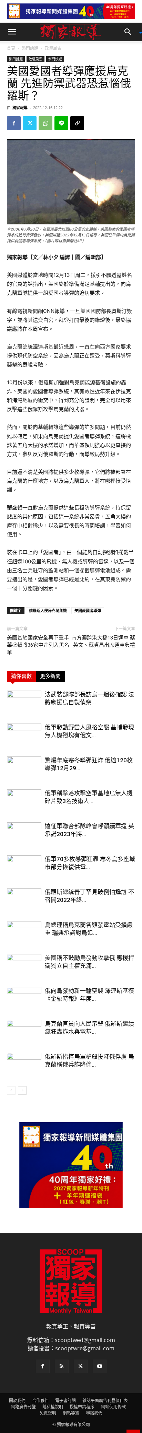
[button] (12, 32)
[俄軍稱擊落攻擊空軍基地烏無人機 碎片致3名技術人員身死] (24, 801)
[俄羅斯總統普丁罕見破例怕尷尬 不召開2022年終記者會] (24, 900)
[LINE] (61, 123)
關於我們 (17, 1400)
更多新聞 (50, 676)
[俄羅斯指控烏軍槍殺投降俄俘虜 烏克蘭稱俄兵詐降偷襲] (24, 1065)
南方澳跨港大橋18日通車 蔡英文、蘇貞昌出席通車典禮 (103, 641)
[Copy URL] (77, 123)
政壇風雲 (53, 48)
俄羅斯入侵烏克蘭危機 (48, 610)
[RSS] (62, 1366)
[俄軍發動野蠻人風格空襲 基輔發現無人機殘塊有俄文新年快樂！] (24, 735)
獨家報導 (20, 107)
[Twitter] (30, 123)
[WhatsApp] (45, 123)
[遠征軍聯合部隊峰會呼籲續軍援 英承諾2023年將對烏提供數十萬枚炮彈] (24, 834)
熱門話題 (30, 48)
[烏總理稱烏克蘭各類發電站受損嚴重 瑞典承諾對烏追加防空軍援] (24, 933)
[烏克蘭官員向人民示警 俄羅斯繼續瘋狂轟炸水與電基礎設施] (24, 1032)
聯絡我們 (94, 1413)
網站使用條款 (113, 1407)
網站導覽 (71, 1413)
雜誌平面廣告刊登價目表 (105, 1400)
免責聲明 (48, 1413)
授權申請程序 (82, 1407)
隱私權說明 (52, 1407)
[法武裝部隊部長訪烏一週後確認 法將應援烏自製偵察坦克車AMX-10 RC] (24, 702)
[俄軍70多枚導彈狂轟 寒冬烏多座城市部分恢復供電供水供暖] (24, 867)
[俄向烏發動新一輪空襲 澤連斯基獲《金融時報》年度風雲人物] (24, 999)
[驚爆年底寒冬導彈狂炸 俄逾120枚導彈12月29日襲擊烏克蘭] (24, 768)
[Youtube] (99, 1366)
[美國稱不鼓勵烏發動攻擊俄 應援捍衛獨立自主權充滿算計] (24, 966)
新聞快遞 (55, 59)
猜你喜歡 (21, 676)
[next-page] (22, 1090)
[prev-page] (11, 1090)
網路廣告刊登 (23, 1407)
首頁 (11, 48)
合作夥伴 (40, 1400)
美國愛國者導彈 (87, 610)
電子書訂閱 (65, 1400)
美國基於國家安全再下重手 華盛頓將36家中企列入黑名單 (38, 645)
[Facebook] (14, 123)
